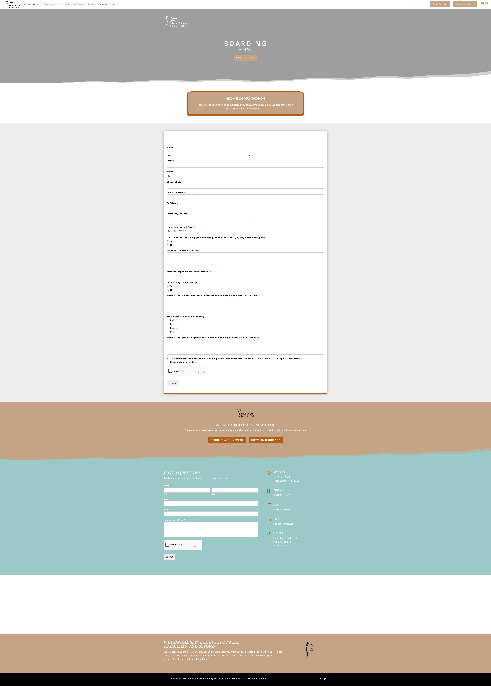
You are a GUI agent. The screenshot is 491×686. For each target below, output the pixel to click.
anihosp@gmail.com (283, 523)
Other (173, 332)
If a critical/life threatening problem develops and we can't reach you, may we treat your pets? (217, 237)
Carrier (173, 324)
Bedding (174, 328)
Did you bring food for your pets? (184, 282)
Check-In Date (175, 182)
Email (170, 160)
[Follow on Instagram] (325, 679)
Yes (172, 241)
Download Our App (265, 440)
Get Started (245, 57)
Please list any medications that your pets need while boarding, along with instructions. (212, 295)
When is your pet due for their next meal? (189, 271)
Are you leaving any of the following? (186, 316)
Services (48, 4)
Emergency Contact (178, 213)
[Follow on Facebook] (320, 679)
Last (248, 156)
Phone (171, 171)
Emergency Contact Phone (181, 227)
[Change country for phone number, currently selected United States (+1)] (169, 175)
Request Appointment (227, 440)
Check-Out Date (176, 192)
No (171, 245)
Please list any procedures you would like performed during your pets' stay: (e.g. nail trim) (213, 337)
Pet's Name (173, 203)
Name (171, 147)
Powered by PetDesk (211, 678)
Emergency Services (97, 4)
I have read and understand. (183, 362)
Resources (62, 4)
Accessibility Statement (254, 678)
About (35, 4)
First (168, 156)
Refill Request (78, 4)
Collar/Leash (176, 320)
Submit (173, 383)
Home (27, 4)
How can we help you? (175, 520)
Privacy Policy (232, 678)
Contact (113, 4)
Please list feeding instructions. (184, 250)
